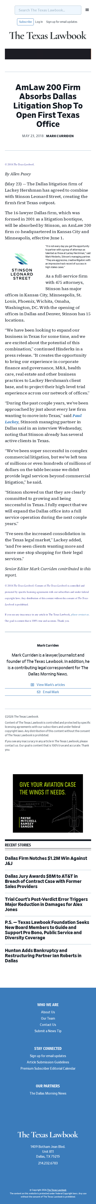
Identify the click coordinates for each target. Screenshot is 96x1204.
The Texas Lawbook (48, 38)
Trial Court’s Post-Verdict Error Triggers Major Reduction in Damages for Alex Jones (46, 904)
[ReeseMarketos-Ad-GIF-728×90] (48, 59)
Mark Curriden (48, 645)
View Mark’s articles (50, 685)
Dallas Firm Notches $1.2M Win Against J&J (46, 861)
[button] (85, 10)
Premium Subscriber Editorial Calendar (48, 1068)
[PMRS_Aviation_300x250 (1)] (48, 832)
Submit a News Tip (48, 1031)
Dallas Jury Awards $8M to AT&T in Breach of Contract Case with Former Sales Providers (43, 881)
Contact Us (48, 1025)
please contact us (80, 614)
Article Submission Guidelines (48, 1062)
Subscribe (25, 21)
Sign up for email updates (61, 21)
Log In (39, 21)
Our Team (48, 1018)
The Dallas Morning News (48, 1093)
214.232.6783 (48, 1163)
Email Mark (50, 692)
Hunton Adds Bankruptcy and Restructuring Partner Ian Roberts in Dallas (43, 955)
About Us (48, 1012)
